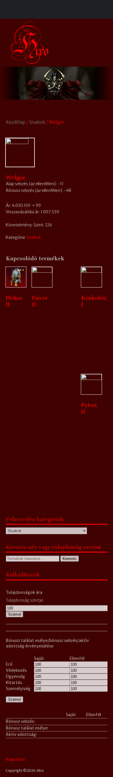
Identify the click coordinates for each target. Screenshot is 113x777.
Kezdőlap (15, 122)
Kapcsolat (15, 759)
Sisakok (37, 122)
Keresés (69, 558)
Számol (14, 614)
